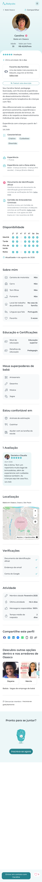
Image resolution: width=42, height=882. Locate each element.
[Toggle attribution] (37, 537)
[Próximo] (38, 673)
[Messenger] (18, 637)
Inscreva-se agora (21, 751)
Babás (5, 688)
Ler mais (6, 129)
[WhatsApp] (22, 637)
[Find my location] (35, 521)
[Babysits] (9, 3)
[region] (21, 523)
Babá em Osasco (21, 39)
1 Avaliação (17, 55)
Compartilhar (33, 10)
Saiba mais (13, 76)
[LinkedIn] (13, 637)
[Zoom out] (35, 515)
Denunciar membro (13, 702)
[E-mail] (31, 637)
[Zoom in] (35, 510)
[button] (17, 469)
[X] (9, 637)
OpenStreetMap (30, 537)
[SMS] (27, 637)
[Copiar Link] (35, 637)
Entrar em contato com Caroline (16, 875)
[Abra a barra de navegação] (37, 3)
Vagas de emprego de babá (22, 688)
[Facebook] (4, 637)
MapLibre (20, 537)
